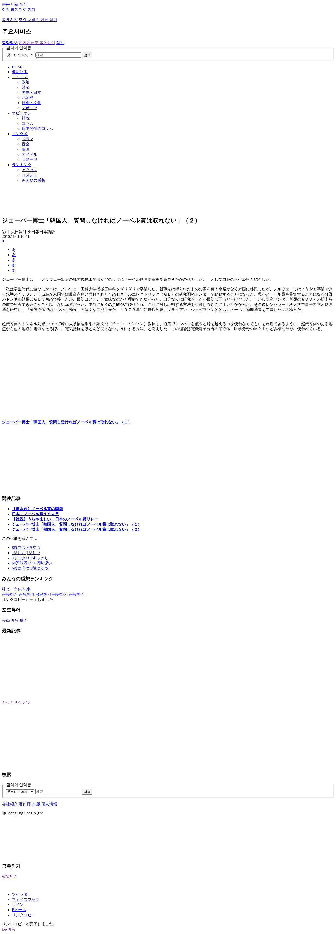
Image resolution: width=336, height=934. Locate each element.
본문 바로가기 (14, 4)
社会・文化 (31, 103)
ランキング (21, 165)
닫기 (60, 43)
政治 (26, 82)
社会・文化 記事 (16, 589)
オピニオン (21, 113)
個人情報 (49, 804)
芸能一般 (29, 159)
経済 (26, 87)
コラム (27, 123)
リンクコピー (23, 915)
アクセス (29, 170)
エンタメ (20, 134)
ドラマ (27, 139)
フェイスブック (25, 899)
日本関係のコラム (37, 128)
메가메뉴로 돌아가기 (37, 43)
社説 (26, 118)
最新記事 (20, 72)
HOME (18, 67)
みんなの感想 (33, 180)
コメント (29, 175)
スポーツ (29, 108)
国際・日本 (31, 92)
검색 (87, 55)
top (4, 929)
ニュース (20, 77)
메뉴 (12, 929)
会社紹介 (10, 804)
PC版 (35, 804)
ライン (18, 905)
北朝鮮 (27, 97)
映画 (26, 149)
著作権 (25, 804)
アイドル (29, 154)
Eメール (19, 910)
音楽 (26, 144)
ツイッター (21, 894)
